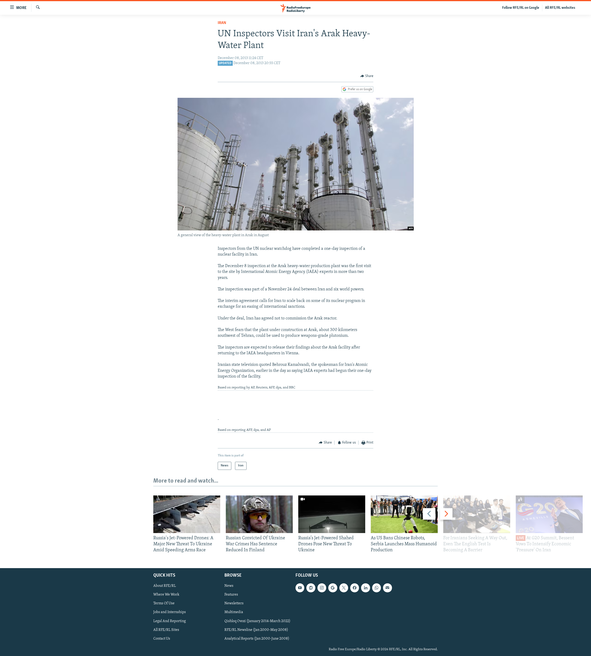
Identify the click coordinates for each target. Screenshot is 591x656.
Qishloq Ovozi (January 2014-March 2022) (257, 621)
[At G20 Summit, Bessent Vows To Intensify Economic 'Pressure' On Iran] (549, 514)
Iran (222, 23)
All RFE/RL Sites (166, 630)
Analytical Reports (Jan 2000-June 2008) (256, 639)
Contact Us (161, 639)
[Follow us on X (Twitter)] (343, 588)
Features (231, 595)
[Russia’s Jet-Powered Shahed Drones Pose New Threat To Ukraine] (331, 514)
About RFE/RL (164, 586)
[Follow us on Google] (332, 588)
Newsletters (234, 603)
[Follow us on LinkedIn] (365, 588)
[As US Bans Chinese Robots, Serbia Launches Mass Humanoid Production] (404, 514)
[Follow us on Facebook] (354, 588)
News (228, 586)
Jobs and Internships (169, 612)
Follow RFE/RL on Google (520, 8)
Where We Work (166, 595)
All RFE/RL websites (560, 8)
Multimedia (233, 612)
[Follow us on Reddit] (310, 588)
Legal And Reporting (169, 621)
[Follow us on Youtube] (300, 588)
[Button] (366, 76)
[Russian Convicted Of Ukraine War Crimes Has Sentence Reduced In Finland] (259, 514)
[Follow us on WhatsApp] (376, 588)
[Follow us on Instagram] (321, 588)
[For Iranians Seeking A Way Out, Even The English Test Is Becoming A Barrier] (476, 514)
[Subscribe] (387, 588)
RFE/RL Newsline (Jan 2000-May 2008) (256, 630)
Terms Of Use (164, 603)
